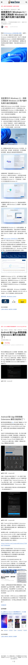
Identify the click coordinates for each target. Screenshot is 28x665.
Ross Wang (7, 342)
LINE (26, 30)
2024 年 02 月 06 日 (14, 26)
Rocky (6, 26)
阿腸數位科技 (15, 658)
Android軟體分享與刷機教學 (10, 326)
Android (6, 329)
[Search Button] (26, 2)
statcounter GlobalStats (11, 238)
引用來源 (3, 605)
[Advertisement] (14, 314)
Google (25, 329)
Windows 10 (6, 9)
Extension (20, 329)
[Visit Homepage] (14, 2)
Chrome (11, 329)
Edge (15, 329)
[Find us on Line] (14, 661)
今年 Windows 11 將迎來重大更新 (12, 33)
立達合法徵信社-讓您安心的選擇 (9, 309)
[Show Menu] (1, 2)
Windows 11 (13, 9)
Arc (13, 422)
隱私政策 (15, 657)
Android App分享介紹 (21, 326)
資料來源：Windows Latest (8, 296)
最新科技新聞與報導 (8, 6)
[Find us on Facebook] (12, 661)
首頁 (2, 6)
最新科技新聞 (16, 6)
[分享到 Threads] (23, 30)
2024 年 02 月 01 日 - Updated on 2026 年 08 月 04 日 (13, 345)
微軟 (19, 9)
